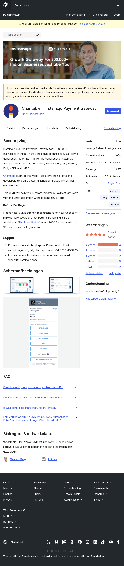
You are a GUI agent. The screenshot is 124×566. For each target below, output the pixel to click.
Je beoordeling (94, 273)
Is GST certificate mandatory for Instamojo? (29, 407)
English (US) (114, 183)
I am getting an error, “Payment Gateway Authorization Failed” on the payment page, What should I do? (35, 418)
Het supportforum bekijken (101, 298)
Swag (99, 499)
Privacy (7, 499)
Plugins (37, 494)
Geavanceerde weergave (100, 213)
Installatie (52, 128)
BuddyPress (12, 527)
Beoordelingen (30, 128)
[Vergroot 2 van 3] (75, 281)
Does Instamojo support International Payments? (32, 397)
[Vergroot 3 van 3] (75, 301)
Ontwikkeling (73, 128)
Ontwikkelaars (72, 494)
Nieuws (7, 488)
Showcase (39, 482)
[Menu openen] (119, 5)
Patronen (38, 499)
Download (113, 111)
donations (114, 197)
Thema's (38, 488)
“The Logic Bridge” (29, 222)
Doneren (100, 494)
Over (6, 482)
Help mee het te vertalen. (92, 23)
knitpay (52, 459)
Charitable (9, 175)
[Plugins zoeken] (37, 35)
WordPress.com (14, 510)
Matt (7, 516)
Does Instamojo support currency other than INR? (33, 387)
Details (11, 128)
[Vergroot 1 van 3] (35, 281)
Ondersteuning (112, 128)
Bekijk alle (115, 273)
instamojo (114, 204)
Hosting (7, 494)
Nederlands (17, 542)
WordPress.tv (73, 499)
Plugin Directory (11, 14)
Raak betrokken (103, 482)
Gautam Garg (36, 114)
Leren (67, 482)
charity (104, 197)
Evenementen (102, 488)
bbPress (9, 521)
